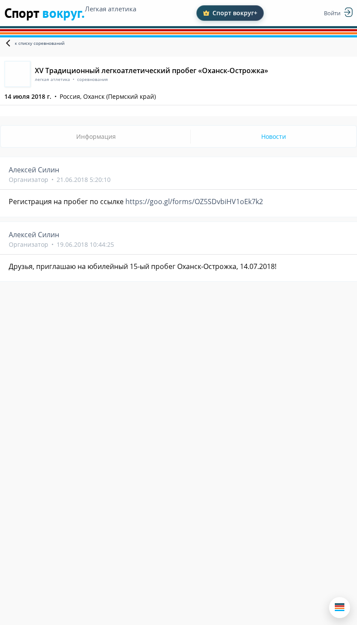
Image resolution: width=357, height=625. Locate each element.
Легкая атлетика (110, 8)
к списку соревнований (39, 43)
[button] (339, 607)
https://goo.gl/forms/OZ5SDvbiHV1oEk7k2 (194, 201)
